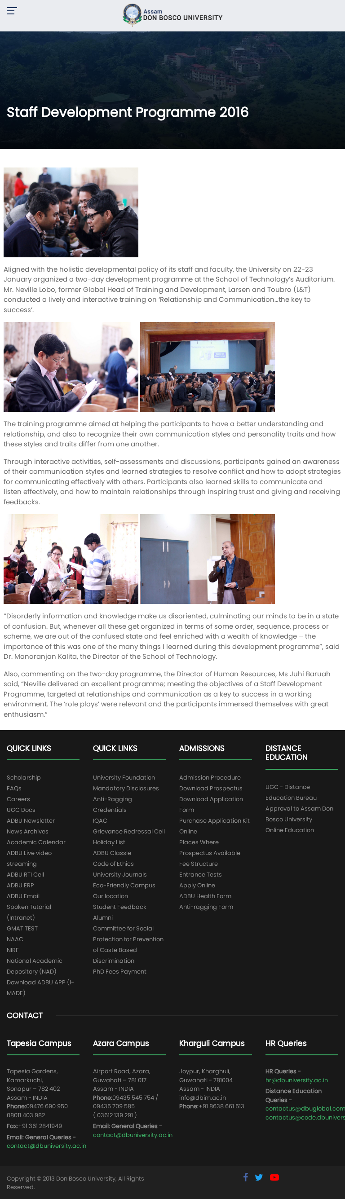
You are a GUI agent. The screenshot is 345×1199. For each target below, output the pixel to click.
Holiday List (109, 842)
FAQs (14, 788)
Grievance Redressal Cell (129, 831)
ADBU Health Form (205, 896)
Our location (110, 896)
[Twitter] (260, 1177)
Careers (18, 799)
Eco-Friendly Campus (124, 885)
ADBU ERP (20, 885)
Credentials (110, 810)
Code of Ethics (113, 864)
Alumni (103, 917)
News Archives (28, 831)
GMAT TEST (22, 928)
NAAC (15, 939)
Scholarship (24, 777)
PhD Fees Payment (119, 971)
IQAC (100, 820)
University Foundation (124, 777)
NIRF (13, 950)
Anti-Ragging (112, 799)
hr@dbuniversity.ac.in (296, 1080)
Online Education (289, 830)
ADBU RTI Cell (25, 874)
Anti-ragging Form (206, 907)
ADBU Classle (112, 853)
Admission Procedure (210, 777)
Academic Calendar (36, 842)
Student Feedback (119, 907)
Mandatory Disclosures (126, 788)
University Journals (120, 874)
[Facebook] (246, 1177)
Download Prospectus (211, 788)
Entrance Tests (200, 874)
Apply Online (197, 885)
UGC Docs (21, 810)
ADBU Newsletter (31, 820)
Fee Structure (198, 864)
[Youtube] (274, 1177)
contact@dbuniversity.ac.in (46, 1146)
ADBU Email (23, 896)
